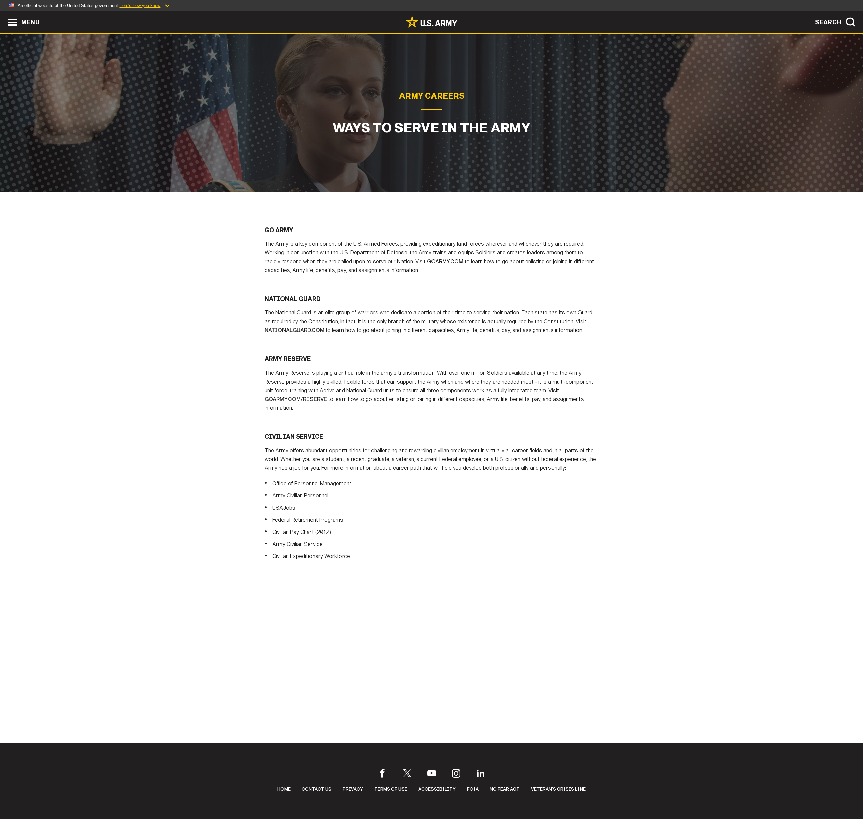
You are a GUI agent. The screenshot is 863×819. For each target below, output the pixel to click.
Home (284, 789)
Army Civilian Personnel (300, 495)
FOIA (473, 789)
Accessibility (437, 789)
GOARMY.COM (445, 261)
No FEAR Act (505, 789)
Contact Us (316, 789)
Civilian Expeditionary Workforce (311, 556)
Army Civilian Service (297, 544)
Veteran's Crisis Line (558, 789)
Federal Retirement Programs (307, 520)
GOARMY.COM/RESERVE (296, 399)
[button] (3, 14)
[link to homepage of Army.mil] (431, 21)
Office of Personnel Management (311, 483)
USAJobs (283, 508)
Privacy (353, 789)
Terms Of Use (390, 789)
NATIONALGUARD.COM (294, 330)
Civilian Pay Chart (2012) (301, 532)
